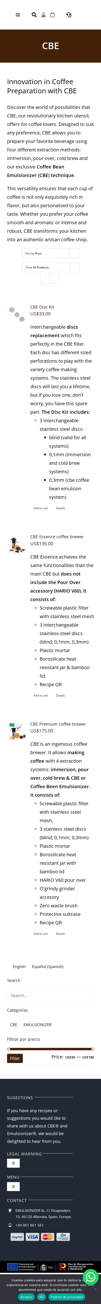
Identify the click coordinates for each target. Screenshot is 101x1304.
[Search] (34, 15)
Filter (15, 1058)
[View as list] (54, 279)
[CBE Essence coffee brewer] (17, 544)
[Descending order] (74, 253)
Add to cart (41, 508)
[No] (95, 1289)
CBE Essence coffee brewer (57, 536)
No (41, 1297)
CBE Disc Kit (42, 307)
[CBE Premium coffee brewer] (17, 732)
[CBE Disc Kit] (17, 315)
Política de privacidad (67, 1297)
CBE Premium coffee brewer (58, 724)
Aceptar (26, 1297)
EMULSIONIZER (37, 1024)
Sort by (33, 253)
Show (37, 267)
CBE (13, 1024)
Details (60, 508)
